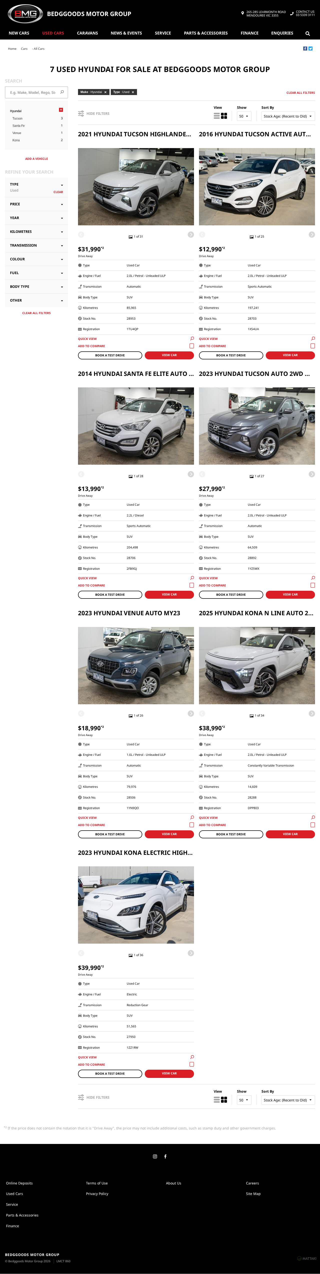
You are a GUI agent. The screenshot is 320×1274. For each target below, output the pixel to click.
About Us (173, 1183)
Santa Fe (18, 126)
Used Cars (53, 33)
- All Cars (38, 49)
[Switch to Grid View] (224, 116)
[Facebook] (305, 49)
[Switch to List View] (217, 116)
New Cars (19, 33)
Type (14, 187)
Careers (252, 1183)
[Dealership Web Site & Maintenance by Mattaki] (306, 1258)
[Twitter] (310, 49)
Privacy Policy (97, 1193)
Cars (24, 49)
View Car (169, 355)
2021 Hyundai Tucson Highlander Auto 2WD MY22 (136, 134)
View (218, 107)
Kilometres (21, 231)
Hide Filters (98, 113)
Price (15, 204)
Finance (249, 33)
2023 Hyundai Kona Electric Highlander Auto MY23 (136, 852)
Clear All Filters (36, 313)
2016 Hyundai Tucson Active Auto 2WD (257, 134)
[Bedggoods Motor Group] (25, 14)
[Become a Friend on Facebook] (165, 1156)
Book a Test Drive (110, 355)
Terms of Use (97, 1183)
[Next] (191, 235)
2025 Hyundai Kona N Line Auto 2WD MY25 (257, 613)
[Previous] (81, 235)
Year (14, 217)
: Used (121, 92)
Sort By (268, 107)
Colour (17, 259)
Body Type (19, 286)
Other (16, 300)
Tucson (17, 118)
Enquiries (282, 33)
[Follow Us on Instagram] (155, 1156)
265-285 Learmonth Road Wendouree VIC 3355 (266, 14)
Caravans (87, 33)
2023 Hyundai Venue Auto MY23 (129, 613)
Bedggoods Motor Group (89, 14)
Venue (16, 133)
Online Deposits (19, 1183)
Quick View (87, 339)
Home (12, 49)
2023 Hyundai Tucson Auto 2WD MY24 (257, 373)
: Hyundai (91, 92)
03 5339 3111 (305, 13)
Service (163, 33)
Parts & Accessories (206, 33)
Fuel (14, 272)
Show (241, 107)
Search (308, 33)
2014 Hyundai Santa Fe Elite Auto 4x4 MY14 (136, 373)
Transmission (23, 245)
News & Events (126, 33)
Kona (16, 140)
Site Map (253, 1193)
